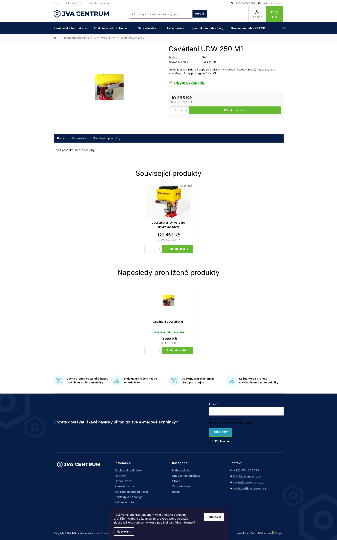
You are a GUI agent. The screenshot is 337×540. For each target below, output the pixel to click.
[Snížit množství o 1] (181, 110)
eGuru (252, 533)
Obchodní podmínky (128, 470)
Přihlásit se (220, 434)
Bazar (176, 491)
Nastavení (124, 531)
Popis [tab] (61, 138)
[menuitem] (70, 28)
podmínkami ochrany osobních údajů (230, 422)
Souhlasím (213, 517)
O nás (57, 3)
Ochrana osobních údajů (131, 491)
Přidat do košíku (235, 110)
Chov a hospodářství (186, 475)
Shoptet (279, 533)
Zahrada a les (181, 486)
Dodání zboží (124, 481)
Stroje (176, 481)
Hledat (199, 13)
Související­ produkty (106, 138)
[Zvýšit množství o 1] (186, 110)
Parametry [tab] (79, 138)
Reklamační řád (73, 3)
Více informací (185, 522)
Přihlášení (257, 16)
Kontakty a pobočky (98, 3)
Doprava (120, 475)
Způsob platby (124, 486)
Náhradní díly (181, 470)
